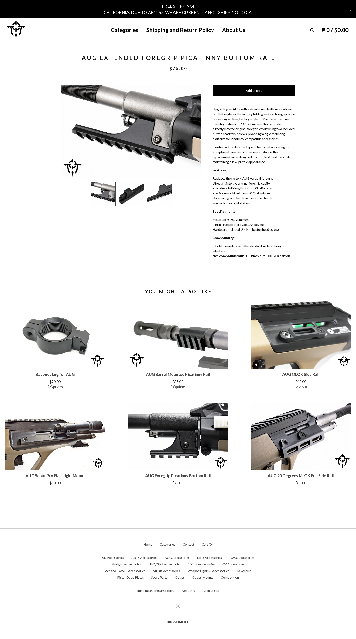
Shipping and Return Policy (180, 29)
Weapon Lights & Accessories (208, 571)
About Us (233, 29)
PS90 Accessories (241, 557)
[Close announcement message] (349, 9)
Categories (124, 29)
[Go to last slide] (66, 132)
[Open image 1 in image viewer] (131, 131)
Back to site (211, 590)
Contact (188, 544)
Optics (180, 577)
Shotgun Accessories (126, 564)
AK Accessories (113, 557)
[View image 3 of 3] (159, 194)
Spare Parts (159, 577)
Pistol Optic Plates (130, 577)
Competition (230, 577)
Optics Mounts (202, 577)
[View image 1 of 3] (103, 194)
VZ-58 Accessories (201, 564)
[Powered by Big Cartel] (178, 622)
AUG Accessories (177, 557)
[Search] (311, 30)
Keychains (244, 571)
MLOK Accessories (166, 571)
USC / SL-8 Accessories (164, 564)
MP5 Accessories (209, 557)
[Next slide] (195, 132)
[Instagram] (178, 606)
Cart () (207, 544)
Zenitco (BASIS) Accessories (125, 571)
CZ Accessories (233, 564)
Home (147, 544)
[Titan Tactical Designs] (16, 30)
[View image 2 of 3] (131, 194)
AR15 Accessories (144, 557)
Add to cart (254, 90)
